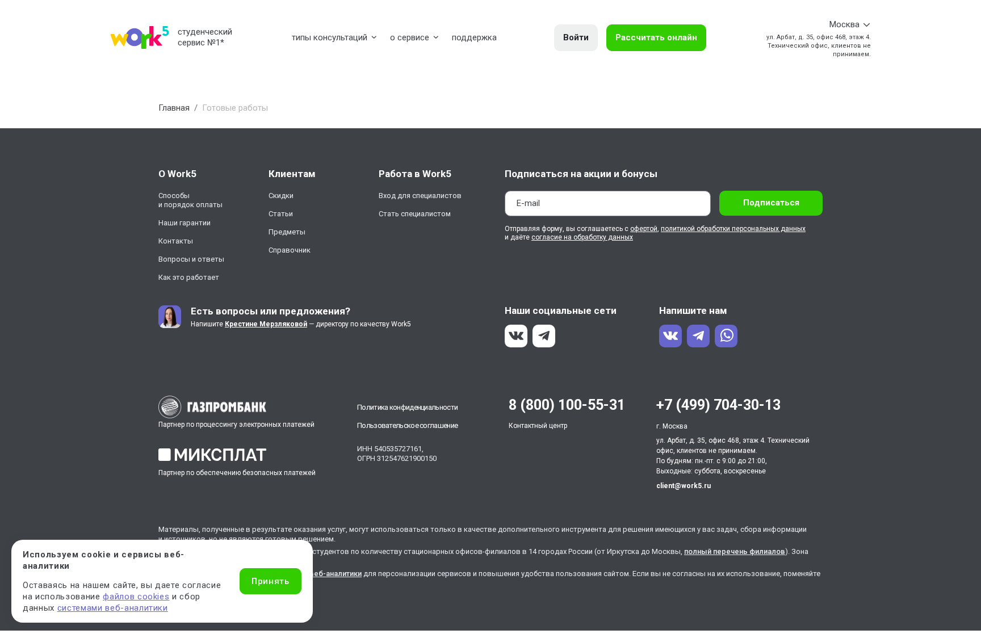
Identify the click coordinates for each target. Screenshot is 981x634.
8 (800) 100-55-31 (567, 405)
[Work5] (139, 37)
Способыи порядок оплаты (190, 200)
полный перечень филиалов (734, 551)
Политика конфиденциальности (407, 407)
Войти (576, 37)
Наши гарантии (184, 223)
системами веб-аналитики (112, 608)
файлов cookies (136, 596)
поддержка (474, 37)
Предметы (287, 232)
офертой (643, 229)
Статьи (281, 213)
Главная (174, 108)
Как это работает (188, 277)
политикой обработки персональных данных (733, 229)
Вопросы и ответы (191, 259)
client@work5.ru (683, 485)
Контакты (175, 241)
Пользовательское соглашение (407, 425)
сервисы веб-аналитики (318, 573)
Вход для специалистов (420, 195)
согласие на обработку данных (582, 237)
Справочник (290, 250)
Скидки (281, 195)
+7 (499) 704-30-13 (718, 405)
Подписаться (771, 203)
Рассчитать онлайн (656, 37)
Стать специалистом (415, 213)
